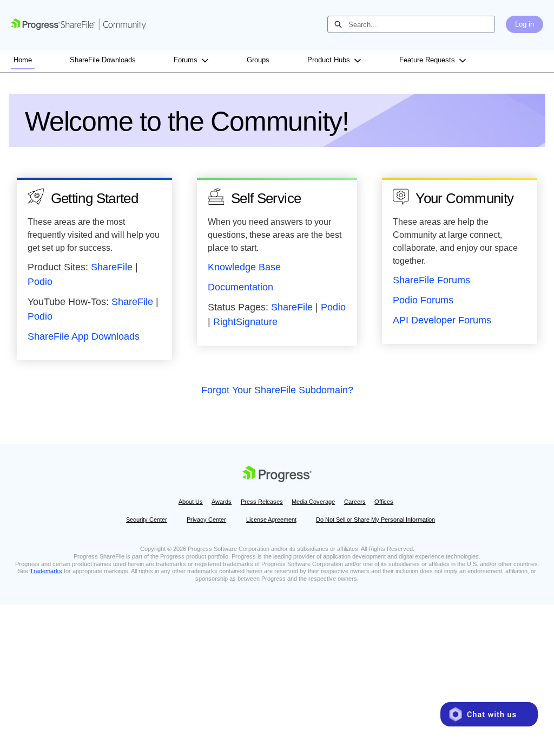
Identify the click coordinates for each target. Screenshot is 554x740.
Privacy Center (206, 519)
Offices (383, 501)
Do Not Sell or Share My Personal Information (375, 519)
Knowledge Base (244, 267)
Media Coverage (313, 501)
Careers (355, 501)
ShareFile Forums (431, 280)
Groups (258, 60)
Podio (40, 281)
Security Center (146, 519)
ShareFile (112, 267)
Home (23, 60)
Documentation (240, 287)
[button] (489, 714)
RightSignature (245, 321)
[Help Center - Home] (78, 24)
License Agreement (271, 519)
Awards (222, 501)
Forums (185, 60)
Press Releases (262, 501)
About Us (191, 501)
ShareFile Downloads (103, 60)
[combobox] (421, 24)
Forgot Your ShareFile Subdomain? (277, 390)
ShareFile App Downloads (84, 336)
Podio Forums (423, 300)
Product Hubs (328, 60)
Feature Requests (427, 60)
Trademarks (46, 571)
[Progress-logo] (277, 475)
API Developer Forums (442, 320)
